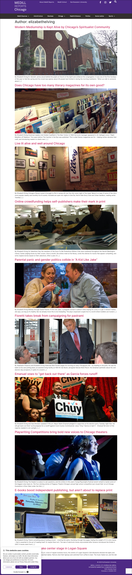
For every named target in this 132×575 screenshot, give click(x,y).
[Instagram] (105, 2)
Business (50, 16)
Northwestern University (78, 2)
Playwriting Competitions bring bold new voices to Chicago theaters (61, 432)
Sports (111, 16)
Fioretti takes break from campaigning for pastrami (49, 315)
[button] (115, 1)
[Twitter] (110, 2)
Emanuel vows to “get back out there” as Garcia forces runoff (56, 374)
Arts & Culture (38, 16)
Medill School (62, 2)
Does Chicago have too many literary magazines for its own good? (59, 85)
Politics (87, 16)
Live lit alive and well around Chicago (40, 143)
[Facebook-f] (100, 2)
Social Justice (99, 16)
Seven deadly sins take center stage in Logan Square (51, 548)
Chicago (60, 16)
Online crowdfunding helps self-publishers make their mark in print (60, 201)
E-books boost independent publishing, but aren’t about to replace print (63, 490)
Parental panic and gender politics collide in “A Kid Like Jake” (56, 259)
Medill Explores (22, 16)
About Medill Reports (47, 2)
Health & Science (75, 16)
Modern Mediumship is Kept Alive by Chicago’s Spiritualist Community (62, 27)
